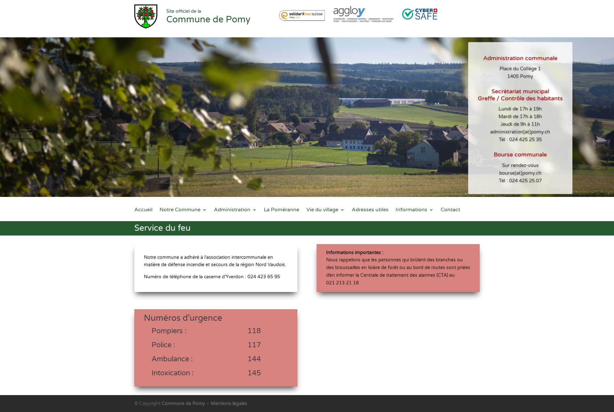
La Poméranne (281, 210)
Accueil (143, 210)
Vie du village (322, 210)
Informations (411, 210)
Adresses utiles (370, 210)
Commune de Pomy (184, 403)
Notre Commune (180, 210)
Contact (450, 210)
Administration (232, 210)
